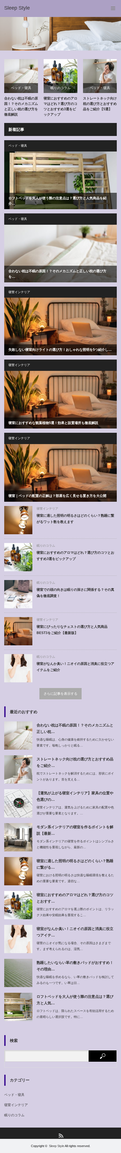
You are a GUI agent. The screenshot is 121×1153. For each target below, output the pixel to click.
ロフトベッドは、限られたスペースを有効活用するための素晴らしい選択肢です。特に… (75, 1013)
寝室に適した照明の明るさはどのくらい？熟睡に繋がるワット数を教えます (75, 519)
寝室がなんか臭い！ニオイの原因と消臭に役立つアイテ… (75, 932)
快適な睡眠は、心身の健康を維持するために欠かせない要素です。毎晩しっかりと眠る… (75, 742)
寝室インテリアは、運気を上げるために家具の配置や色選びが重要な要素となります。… (75, 810)
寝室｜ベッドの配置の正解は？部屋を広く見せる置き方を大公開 (57, 496)
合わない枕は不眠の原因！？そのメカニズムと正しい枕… (75, 728)
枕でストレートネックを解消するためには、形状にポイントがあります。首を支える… (75, 776)
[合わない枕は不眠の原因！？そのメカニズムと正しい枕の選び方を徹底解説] (60, 253)
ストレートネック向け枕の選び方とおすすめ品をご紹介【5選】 (100, 103)
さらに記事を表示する (60, 694)
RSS (60, 1135)
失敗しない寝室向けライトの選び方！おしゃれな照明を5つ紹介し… (60, 350)
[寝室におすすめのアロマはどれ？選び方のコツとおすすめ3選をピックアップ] (18, 557)
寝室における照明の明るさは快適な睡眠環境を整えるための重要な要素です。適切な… (75, 878)
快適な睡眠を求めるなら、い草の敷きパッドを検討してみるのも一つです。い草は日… (75, 980)
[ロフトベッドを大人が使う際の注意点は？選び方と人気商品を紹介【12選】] (60, 180)
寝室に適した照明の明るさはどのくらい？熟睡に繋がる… (75, 864)
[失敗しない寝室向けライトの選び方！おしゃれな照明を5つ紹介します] (60, 326)
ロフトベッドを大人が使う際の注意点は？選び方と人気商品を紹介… (57, 200)
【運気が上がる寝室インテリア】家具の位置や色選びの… (75, 796)
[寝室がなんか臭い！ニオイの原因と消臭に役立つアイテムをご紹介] (18, 668)
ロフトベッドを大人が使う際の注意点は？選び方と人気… (75, 999)
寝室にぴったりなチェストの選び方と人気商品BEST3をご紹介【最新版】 (72, 630)
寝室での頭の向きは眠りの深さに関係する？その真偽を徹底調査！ (75, 593)
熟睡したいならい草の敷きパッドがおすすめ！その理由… (75, 966)
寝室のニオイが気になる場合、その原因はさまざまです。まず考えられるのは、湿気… (74, 946)
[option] (60, 34)
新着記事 (16, 129)
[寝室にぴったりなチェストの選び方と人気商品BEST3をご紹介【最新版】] (18, 631)
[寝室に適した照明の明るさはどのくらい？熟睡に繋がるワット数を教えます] (18, 520)
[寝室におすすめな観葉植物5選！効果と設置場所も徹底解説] (60, 400)
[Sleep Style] (17, 7)
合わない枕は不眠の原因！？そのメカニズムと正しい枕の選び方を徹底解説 (21, 106)
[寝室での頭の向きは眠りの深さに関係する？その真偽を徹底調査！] (18, 594)
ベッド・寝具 (21, 88)
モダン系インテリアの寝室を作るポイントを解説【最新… (75, 830)
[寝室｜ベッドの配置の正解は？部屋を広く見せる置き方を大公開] (60, 473)
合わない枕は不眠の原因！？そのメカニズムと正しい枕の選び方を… (57, 273)
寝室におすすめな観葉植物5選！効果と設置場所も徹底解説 (53, 423)
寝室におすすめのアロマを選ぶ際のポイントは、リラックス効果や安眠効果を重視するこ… (75, 912)
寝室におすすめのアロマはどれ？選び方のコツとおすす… (75, 898)
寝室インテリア (19, 292)
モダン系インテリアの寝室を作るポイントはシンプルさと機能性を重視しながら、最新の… (75, 844)
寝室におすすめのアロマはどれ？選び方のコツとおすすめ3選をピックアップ (60, 106)
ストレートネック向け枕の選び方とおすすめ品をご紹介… (75, 762)
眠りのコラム (60, 88)
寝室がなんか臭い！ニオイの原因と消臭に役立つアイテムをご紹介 (75, 667)
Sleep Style (56, 1146)
